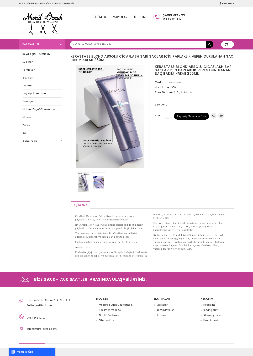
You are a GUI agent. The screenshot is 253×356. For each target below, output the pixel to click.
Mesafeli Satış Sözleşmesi (116, 305)
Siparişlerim (211, 310)
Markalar (120, 17)
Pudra (26, 125)
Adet (158, 115)
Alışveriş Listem (213, 315)
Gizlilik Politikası (109, 315)
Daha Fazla (30, 141)
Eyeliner (28, 62)
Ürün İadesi (210, 320)
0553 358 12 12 (36, 317)
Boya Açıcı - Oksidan (36, 54)
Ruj (24, 133)
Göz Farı (28, 77)
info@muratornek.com (42, 329)
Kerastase (175, 82)
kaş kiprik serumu (34, 93)
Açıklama (80, 205)
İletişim (161, 315)
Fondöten (29, 69)
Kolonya (28, 101)
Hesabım (209, 305)
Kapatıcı (28, 85)
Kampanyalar (165, 310)
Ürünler (100, 17)
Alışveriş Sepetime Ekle (191, 116)
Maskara (28, 117)
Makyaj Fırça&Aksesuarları (40, 109)
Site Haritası (107, 320)
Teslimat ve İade (110, 310)
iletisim (140, 17)
